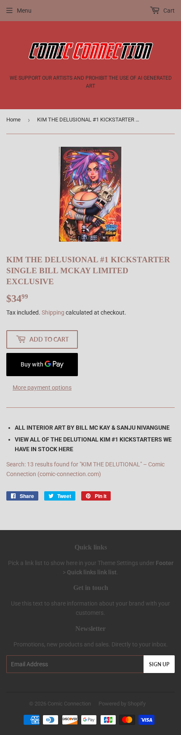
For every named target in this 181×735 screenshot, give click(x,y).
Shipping (53, 312)
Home (13, 119)
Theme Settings (118, 563)
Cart (168, 10)
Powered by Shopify (122, 703)
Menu (24, 10)
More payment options (42, 387)
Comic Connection (69, 703)
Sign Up (159, 664)
